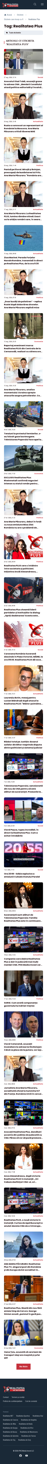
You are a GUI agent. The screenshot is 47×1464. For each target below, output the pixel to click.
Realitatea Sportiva (23, 1416)
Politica (39, 165)
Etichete (20, 15)
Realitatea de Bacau (10, 1432)
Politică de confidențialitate (12, 1401)
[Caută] (34, 5)
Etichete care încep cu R (13, 19)
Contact (6, 1397)
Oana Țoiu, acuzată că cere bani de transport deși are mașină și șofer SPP (22, 1355)
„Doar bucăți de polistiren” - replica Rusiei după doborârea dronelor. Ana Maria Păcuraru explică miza (23, 304)
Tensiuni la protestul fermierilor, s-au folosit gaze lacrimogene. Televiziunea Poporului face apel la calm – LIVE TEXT (22, 438)
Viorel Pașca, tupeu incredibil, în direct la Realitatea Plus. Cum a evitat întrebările (21, 832)
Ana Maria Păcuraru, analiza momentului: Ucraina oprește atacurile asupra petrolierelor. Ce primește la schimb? (22, 394)
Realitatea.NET (8, 1416)
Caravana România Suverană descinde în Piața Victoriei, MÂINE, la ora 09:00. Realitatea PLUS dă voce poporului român (23, 658)
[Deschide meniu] (42, 5)
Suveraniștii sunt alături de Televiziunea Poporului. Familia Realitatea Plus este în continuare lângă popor (22, 919)
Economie (38, 341)
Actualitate (38, 121)
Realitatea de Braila (25, 1424)
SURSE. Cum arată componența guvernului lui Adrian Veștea (20, 1004)
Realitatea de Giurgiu (10, 1428)
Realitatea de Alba (9, 1424)
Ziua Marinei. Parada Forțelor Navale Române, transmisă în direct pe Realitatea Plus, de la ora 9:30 (23, 260)
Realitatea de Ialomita (10, 1436)
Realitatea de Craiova (10, 1420)
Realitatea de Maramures (29, 1432)
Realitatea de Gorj (24, 1440)
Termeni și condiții (18, 1397)
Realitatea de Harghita (29, 1420)
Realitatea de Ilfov (27, 1428)
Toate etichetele (15, 33)
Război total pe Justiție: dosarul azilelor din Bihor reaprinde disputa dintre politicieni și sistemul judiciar (23, 744)
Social (40, 77)
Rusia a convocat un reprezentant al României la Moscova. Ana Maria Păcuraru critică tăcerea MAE (23, 128)
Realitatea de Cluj (9, 1440)
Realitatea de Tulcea (28, 1436)
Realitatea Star (38, 1416)
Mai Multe (23, 1366)
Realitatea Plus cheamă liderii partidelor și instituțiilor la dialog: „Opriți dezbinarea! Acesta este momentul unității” (22, 614)
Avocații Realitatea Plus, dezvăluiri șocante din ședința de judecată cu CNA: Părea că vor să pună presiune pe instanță (23, 1136)
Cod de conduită (31, 1401)
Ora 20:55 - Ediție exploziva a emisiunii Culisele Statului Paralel (22, 875)
